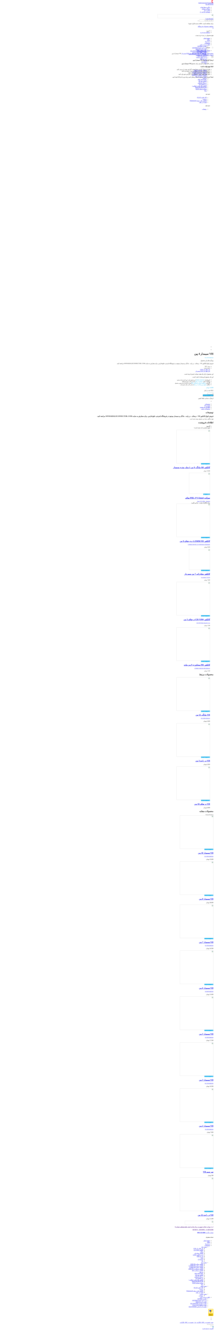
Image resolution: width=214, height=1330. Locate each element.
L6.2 (205, 60)
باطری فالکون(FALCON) (199, 52)
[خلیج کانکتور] (185, 17)
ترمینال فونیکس (198, 1276)
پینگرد (201, 1251)
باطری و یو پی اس (205, 1297)
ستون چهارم (203, 1294)
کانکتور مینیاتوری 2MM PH (199, 75)
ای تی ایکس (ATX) (201, 57)
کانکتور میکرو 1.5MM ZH (200, 73)
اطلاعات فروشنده (205, 407)
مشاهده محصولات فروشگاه (205, 26)
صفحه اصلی (206, 38)
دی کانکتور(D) (199, 1278)
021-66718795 (209, 4)
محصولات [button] (207, 43)
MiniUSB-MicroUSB (197, 1281)
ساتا (202, 1284)
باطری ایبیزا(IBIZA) (201, 49)
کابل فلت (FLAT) (198, 1287)
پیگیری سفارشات (205, 7)
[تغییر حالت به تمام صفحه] (209, 1324)
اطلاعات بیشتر (206, 494)
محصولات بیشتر (205, 409)
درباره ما (207, 41)
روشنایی (201, 1295)
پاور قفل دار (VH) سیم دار (202, 371)
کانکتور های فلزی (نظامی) (196, 1280)
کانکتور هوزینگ (199, 1275)
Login (207, 19)
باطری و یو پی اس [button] (205, 44)
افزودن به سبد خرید (208, 395)
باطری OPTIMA (202, 46)
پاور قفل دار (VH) (205, 369)
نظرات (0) (207, 405)
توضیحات (207, 404)
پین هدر (201, 1272)
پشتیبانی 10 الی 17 (205, 12)
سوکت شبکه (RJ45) (197, 1283)
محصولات (207, 1245)
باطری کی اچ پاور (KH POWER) (198, 54)
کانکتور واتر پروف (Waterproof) (194, 1291)
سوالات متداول (206, 9)
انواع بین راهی (199, 1292)
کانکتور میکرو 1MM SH (200, 70)
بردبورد (201, 1289)
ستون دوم (204, 1262)
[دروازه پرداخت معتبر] (210, 1315)
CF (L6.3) (204, 62)
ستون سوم (204, 1286)
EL (206, 63)
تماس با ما (207, 10)
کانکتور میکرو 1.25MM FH (199, 72)
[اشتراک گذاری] (211, 1324)
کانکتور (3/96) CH (198, 1250)
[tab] (105, 404)
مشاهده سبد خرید (205, 32)
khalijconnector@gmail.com (205, 3)
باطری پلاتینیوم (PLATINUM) (198, 51)
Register (211, 19)
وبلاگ (208, 40)
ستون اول (204, 1247)
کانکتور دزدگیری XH (201, 76)
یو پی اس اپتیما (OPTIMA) (199, 48)
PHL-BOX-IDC (199, 1273)
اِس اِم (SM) (203, 59)
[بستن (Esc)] (212, 1324)
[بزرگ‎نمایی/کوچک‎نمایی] (207, 1324)
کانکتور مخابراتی (202, 55)
